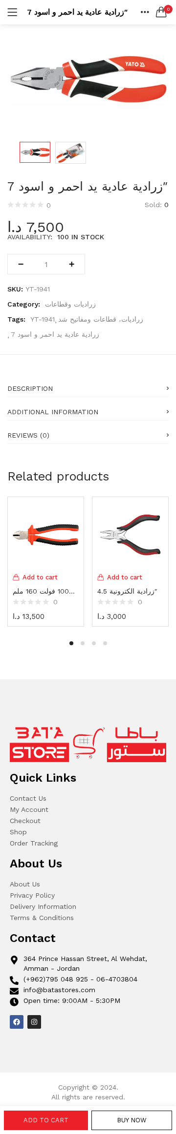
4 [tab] (105, 643)
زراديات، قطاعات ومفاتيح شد (100, 319)
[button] (161, 12)
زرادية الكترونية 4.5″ (127, 591)
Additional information (52, 412)
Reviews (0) (28, 435)
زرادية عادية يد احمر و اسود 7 (55, 334)
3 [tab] (94, 643)
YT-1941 (42, 319)
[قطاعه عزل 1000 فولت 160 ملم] (46, 534)
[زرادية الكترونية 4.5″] (130, 534)
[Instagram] (34, 1022)
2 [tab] (83, 643)
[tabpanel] (45, 560)
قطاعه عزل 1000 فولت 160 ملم (46, 591)
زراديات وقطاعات (70, 304)
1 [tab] (71, 643)
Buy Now (132, 1120)
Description (30, 388)
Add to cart (45, 1120)
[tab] (88, 385)
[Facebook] (16, 1022)
